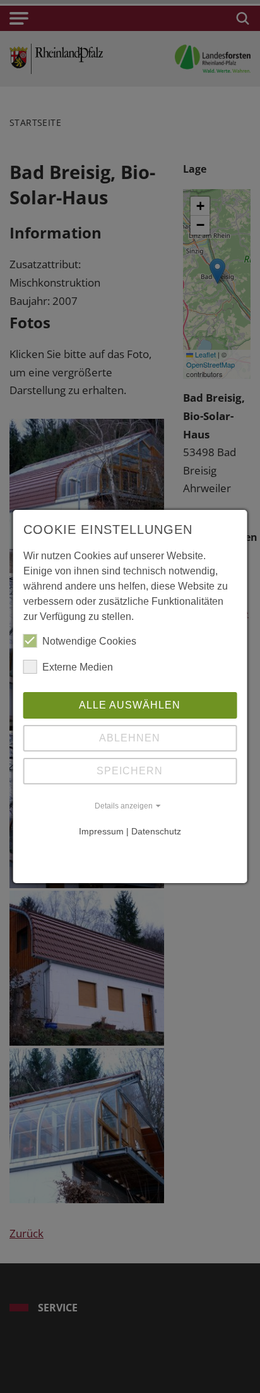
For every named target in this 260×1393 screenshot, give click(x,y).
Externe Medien (77, 667)
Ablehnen (129, 738)
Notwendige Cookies (89, 641)
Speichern (130, 770)
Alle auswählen (129, 705)
